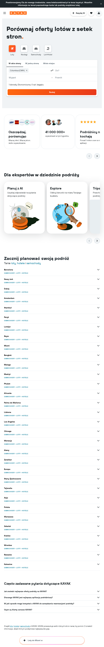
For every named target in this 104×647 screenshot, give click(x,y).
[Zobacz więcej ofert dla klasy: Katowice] (98, 564)
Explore (55, 188)
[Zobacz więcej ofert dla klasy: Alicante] (98, 393)
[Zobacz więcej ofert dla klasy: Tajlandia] (98, 488)
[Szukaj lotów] (12, 48)
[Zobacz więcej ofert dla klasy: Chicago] (98, 431)
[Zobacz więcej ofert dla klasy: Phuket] (98, 383)
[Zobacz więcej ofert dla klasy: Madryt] (98, 374)
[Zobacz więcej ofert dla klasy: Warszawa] (98, 516)
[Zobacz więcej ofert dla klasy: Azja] (98, 497)
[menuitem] (12, 50)
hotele (21, 263)
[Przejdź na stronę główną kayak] (18, 13)
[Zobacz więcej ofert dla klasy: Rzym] (98, 336)
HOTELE (25, 273)
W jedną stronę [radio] (32, 63)
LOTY (18, 273)
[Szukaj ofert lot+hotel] (47, 48)
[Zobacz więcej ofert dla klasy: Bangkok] (98, 355)
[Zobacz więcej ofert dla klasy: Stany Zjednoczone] (98, 478)
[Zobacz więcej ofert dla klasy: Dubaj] (98, 288)
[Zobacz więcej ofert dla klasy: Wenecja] (98, 440)
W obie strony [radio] (15, 63)
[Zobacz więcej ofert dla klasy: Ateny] (98, 450)
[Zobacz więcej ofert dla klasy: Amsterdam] (98, 298)
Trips (96, 188)
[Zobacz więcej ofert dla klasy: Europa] (98, 469)
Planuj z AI (15, 188)
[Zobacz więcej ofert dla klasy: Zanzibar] (98, 459)
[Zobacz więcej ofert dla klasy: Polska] (98, 507)
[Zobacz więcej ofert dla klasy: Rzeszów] (98, 554)
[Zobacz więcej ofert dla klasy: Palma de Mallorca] (98, 402)
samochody (34, 263)
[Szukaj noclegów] (24, 48)
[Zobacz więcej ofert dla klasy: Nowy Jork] (98, 279)
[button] (101, 4)
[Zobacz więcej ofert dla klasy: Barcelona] (98, 269)
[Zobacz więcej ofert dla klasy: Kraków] (98, 535)
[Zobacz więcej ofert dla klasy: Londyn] (98, 326)
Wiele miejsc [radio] (49, 63)
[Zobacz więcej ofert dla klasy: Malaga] (98, 364)
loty (13, 263)
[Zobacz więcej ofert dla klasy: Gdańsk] (98, 526)
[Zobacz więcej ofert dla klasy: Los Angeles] (98, 421)
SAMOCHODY (9, 273)
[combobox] (39, 70)
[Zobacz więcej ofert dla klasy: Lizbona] (98, 412)
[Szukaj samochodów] (36, 48)
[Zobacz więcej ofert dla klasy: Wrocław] (98, 545)
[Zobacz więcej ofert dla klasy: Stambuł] (98, 307)
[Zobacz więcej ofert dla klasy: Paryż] (98, 317)
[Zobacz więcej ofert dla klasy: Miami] (98, 345)
